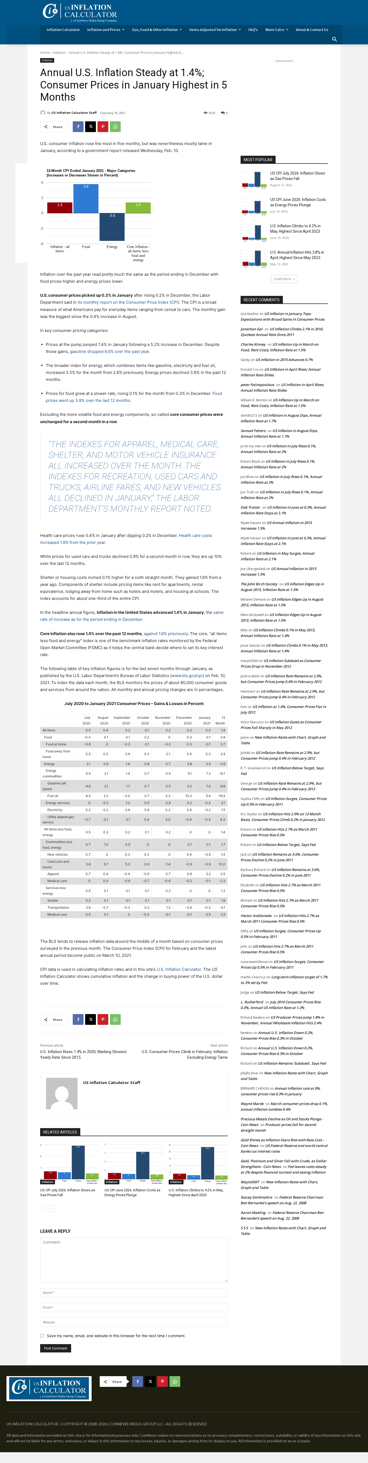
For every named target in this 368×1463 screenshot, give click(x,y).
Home (45, 52)
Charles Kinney (253, 344)
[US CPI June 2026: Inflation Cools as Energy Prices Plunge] (134, 1163)
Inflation (59, 52)
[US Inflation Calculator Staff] (43, 112)
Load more (282, 279)
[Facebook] (78, 126)
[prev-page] (43, 1208)
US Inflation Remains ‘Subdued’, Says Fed (292, 1063)
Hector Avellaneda (256, 915)
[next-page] (52, 1208)
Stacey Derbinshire (256, 1197)
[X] (90, 126)
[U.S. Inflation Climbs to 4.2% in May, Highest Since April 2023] (198, 1163)
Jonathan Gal (251, 329)
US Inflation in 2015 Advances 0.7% (284, 359)
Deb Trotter (250, 507)
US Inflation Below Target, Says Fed (286, 844)
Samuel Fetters (253, 430)
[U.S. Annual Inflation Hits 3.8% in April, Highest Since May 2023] (254, 259)
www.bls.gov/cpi (187, 675)
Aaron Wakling (253, 1212)
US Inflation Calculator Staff (74, 113)
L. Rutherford (252, 1002)
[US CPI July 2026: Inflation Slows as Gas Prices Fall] (69, 1163)
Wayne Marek (252, 1103)
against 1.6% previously (166, 633)
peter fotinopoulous (257, 384)
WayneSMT (250, 1181)
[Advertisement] (284, 97)
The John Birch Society (259, 584)
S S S (244, 1227)
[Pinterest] (103, 126)
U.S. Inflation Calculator (179, 969)
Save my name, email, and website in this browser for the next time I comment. (116, 1335)
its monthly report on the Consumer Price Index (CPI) (128, 302)
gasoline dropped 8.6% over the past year (109, 351)
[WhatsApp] (115, 126)
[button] (334, 39)
